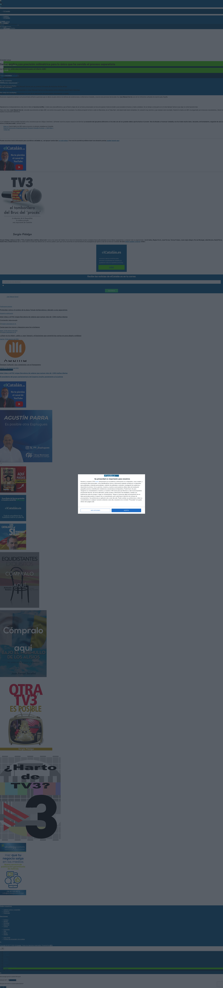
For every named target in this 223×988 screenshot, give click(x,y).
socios (97, 481)
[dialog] (111, 494)
